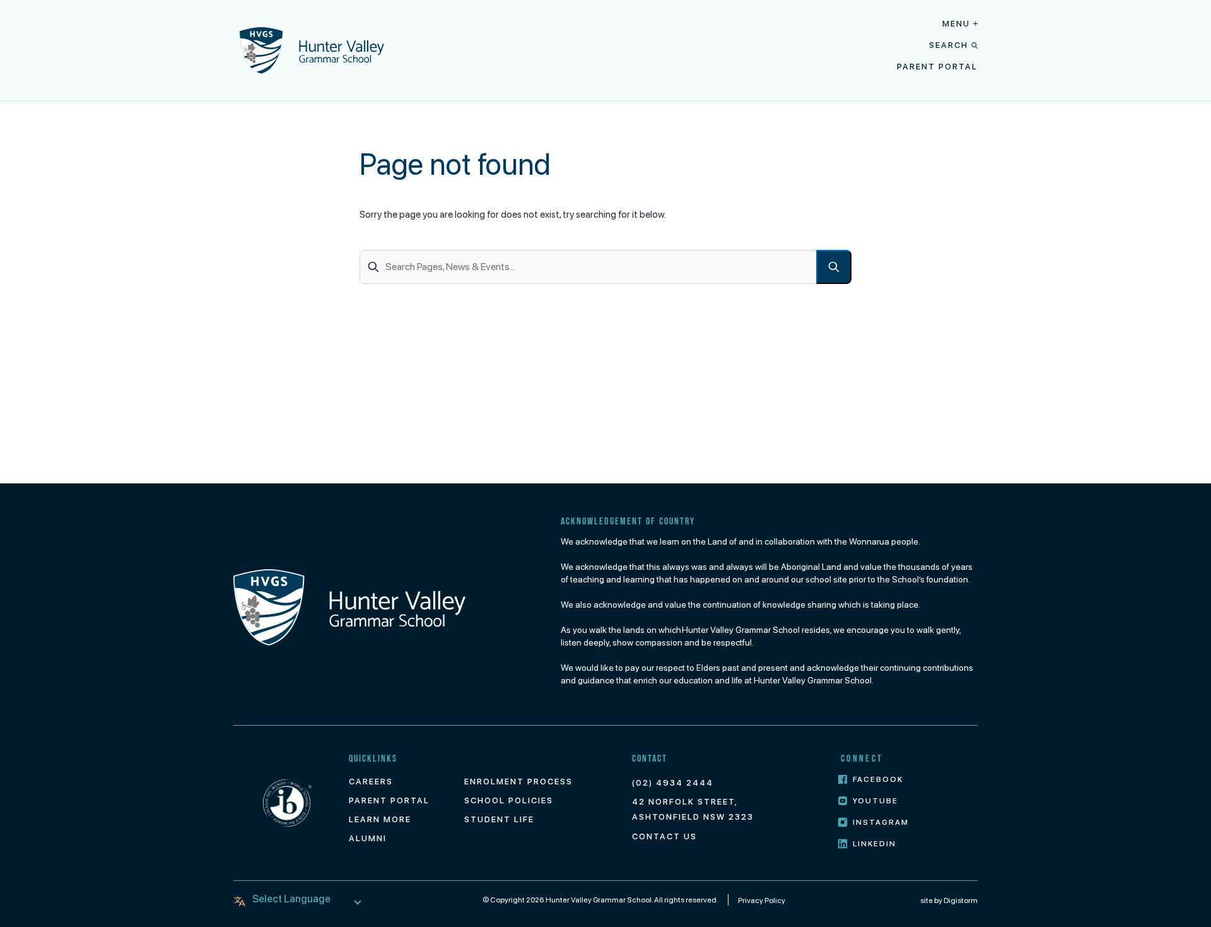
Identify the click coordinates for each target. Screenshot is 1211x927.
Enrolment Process (518, 781)
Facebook (878, 779)
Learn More (380, 819)
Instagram (881, 822)
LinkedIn (874, 843)
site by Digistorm (949, 900)
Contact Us (664, 836)
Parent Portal (937, 66)
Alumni (368, 838)
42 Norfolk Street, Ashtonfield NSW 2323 (693, 809)
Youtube (875, 800)
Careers (371, 781)
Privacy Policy (761, 900)
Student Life (499, 819)
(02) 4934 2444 (672, 783)
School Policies (508, 800)
